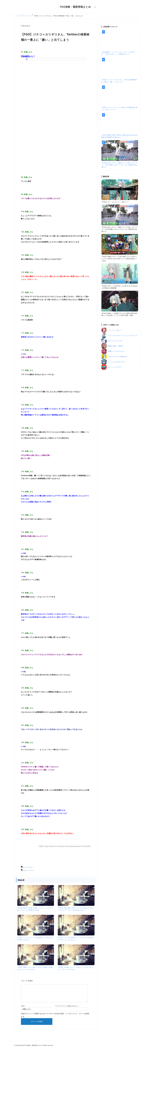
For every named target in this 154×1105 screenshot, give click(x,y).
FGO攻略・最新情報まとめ (75, 6)
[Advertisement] (119, 406)
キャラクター (28, 867)
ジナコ (31, 870)
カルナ (25, 870)
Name (23, 1006)
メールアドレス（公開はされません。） (68, 1006)
